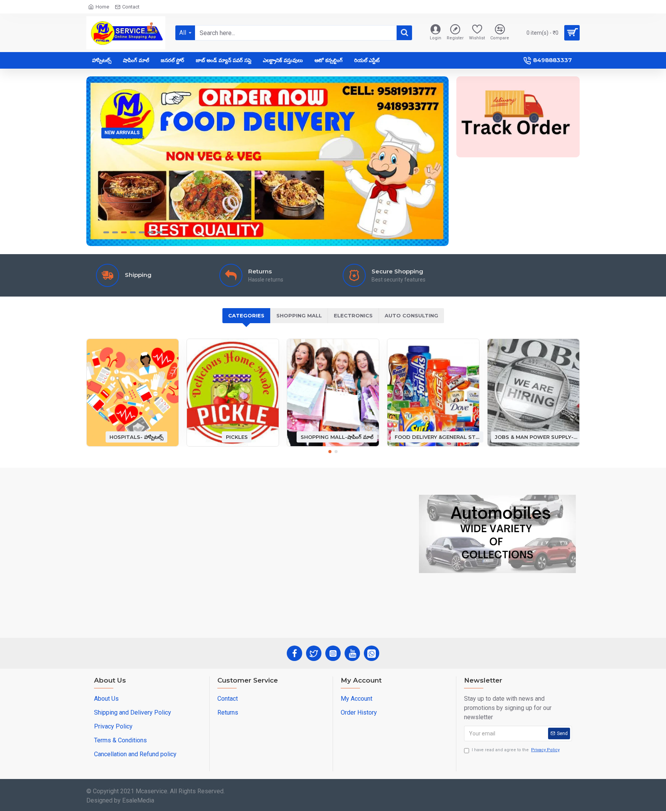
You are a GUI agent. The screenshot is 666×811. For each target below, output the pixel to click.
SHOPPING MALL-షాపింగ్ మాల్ (337, 436)
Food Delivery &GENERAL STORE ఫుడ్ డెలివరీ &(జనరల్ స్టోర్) (437, 436)
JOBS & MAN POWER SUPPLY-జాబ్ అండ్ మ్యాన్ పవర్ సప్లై (537, 436)
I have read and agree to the (516, 749)
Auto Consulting (411, 315)
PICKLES (237, 436)
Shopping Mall (299, 315)
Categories (246, 315)
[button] (329, 451)
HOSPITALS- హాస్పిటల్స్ (136, 436)
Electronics (353, 315)
